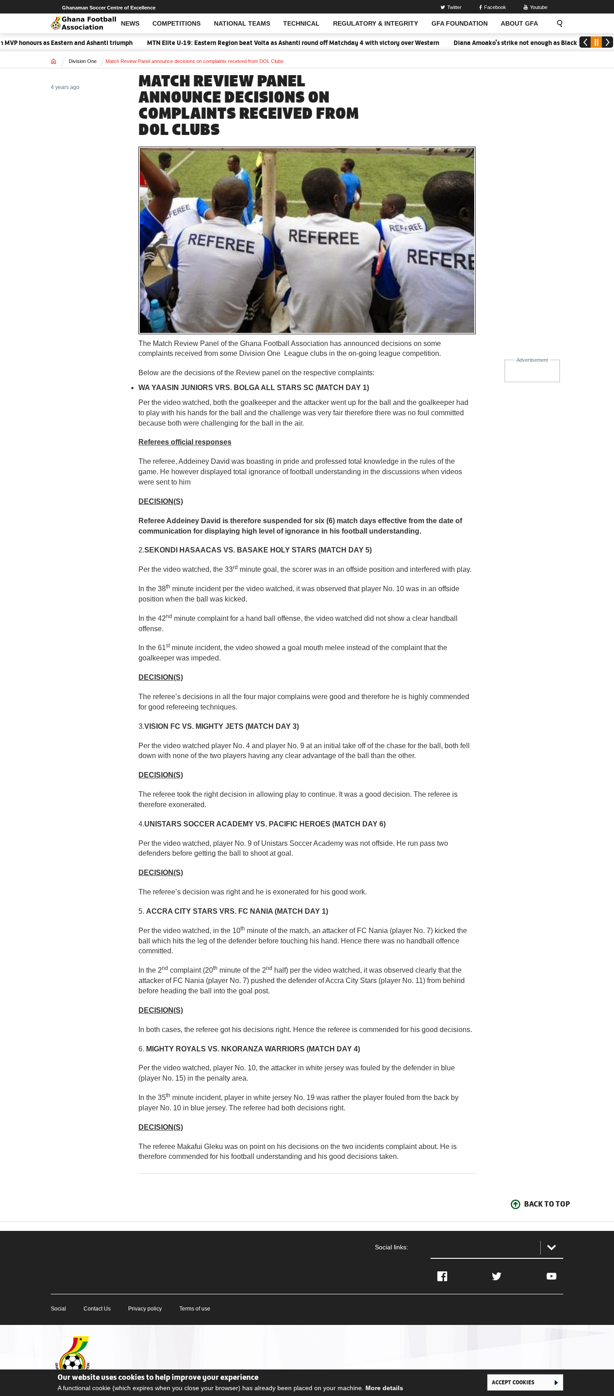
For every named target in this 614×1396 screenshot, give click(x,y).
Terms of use (194, 1309)
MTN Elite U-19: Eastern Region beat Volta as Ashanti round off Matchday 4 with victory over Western (270, 43)
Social (58, 1309)
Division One (83, 61)
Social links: (391, 1247)
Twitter (454, 7)
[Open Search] (557, 23)
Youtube (538, 7)
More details (384, 1388)
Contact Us (97, 1309)
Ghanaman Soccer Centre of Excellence (109, 7)
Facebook (495, 7)
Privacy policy (145, 1309)
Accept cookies (513, 1382)
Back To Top (547, 1204)
